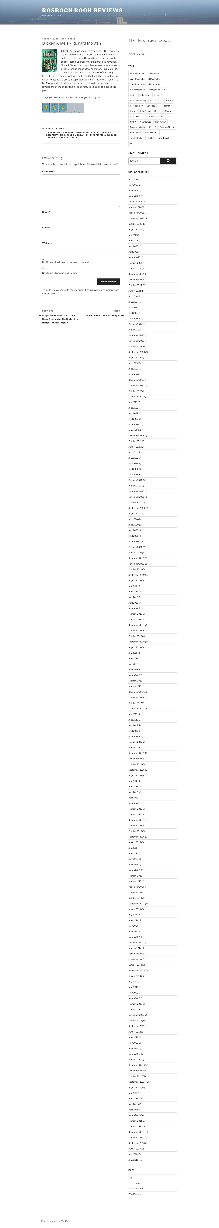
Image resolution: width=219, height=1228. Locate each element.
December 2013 (136, 953)
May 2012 (133, 1042)
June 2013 (133, 987)
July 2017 (132, 714)
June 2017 (133, 719)
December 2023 (136, 335)
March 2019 (134, 608)
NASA (133, 122)
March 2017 (134, 736)
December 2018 (136, 625)
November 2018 (136, 630)
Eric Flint (170, 100)
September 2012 (136, 1026)
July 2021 (132, 452)
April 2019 (133, 602)
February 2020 (135, 547)
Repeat (50, 128)
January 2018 (134, 686)
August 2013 (134, 976)
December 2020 (136, 491)
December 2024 (136, 274)
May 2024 (133, 307)
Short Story (135, 132)
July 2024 (133, 296)
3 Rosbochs (53, 133)
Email (46, 227)
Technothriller (136, 138)
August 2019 (134, 580)
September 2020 (136, 508)
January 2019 (134, 619)
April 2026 (133, 190)
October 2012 (135, 1020)
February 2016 (135, 809)
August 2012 (134, 1031)
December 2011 (136, 1065)
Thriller (150, 138)
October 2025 (135, 224)
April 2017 (133, 731)
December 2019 (136, 558)
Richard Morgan (74, 135)
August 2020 (134, 513)
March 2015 (134, 870)
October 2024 (135, 285)
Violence (72, 137)
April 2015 (133, 864)
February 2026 (135, 201)
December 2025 (136, 212)
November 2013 (136, 959)
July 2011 (132, 1093)
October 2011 (135, 1076)
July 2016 (133, 781)
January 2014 (134, 948)
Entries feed (134, 1183)
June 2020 (133, 524)
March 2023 (134, 374)
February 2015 (135, 875)
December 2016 (136, 753)
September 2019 (136, 575)
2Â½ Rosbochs (137, 79)
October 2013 (135, 965)
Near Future (145, 122)
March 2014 (134, 937)
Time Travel (163, 138)
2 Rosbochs (153, 73)
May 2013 (133, 992)
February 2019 (135, 614)
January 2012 (134, 1059)
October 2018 (135, 636)
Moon (161, 116)
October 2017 (135, 703)
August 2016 (134, 775)
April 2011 (133, 1109)
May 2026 (133, 185)
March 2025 (134, 257)
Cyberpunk (68, 133)
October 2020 (135, 502)
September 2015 (136, 836)
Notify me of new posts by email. (60, 273)
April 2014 (133, 931)
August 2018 (134, 647)
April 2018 (133, 669)
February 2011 (135, 1121)
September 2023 (136, 352)
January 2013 (134, 1009)
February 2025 (135, 263)
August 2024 (134, 290)
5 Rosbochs (154, 89)
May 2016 (133, 792)
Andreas (70, 39)
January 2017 (134, 747)
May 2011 (133, 1104)
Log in (131, 1177)
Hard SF (168, 105)
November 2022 (136, 385)
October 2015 (135, 831)
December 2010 (136, 1132)
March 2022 (134, 424)
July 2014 (133, 914)
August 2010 (134, 1148)
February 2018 (135, 680)
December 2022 (136, 380)
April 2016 (133, 797)
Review (60, 128)
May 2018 (133, 664)
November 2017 (136, 697)
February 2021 (135, 480)
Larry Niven (165, 111)
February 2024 (135, 324)
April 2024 (133, 313)
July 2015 (133, 848)
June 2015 (133, 853)
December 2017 (136, 692)
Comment (48, 171)
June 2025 (133, 240)
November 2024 (136, 279)
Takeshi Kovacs (69, 51)
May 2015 (133, 859)
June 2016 (133, 786)
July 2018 (133, 653)
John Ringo (145, 111)
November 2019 (136, 563)
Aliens (157, 95)
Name (46, 212)
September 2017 (136, 708)
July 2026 (133, 179)
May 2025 (133, 246)
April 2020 (133, 536)
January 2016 (134, 814)
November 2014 (136, 892)
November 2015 (136, 825)
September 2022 (136, 396)
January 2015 (134, 881)
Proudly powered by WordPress (56, 1221)
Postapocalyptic (137, 127)
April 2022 (133, 419)
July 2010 (133, 1154)
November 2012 (136, 1015)
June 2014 (133, 920)
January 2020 (135, 552)
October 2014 (135, 898)
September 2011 (136, 1081)
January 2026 (135, 207)
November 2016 (136, 758)
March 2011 (134, 1115)
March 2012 (134, 1054)
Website (47, 243)
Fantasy (139, 105)
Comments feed (136, 1188)
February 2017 (135, 742)
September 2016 (136, 770)
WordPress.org (135, 1194)
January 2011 (134, 1126)
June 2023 (133, 368)
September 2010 (136, 1143)
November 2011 (136, 1070)
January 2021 (134, 485)
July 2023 (133, 363)
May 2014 (133, 926)
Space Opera (151, 132)
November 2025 (136, 218)
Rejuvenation (54, 135)
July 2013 (133, 981)
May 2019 (133, 597)
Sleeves (112, 135)
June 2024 (133, 302)
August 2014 (134, 909)
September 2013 (136, 970)
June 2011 (133, 1098)
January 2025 (135, 268)
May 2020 (133, 530)
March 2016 (134, 803)
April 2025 (133, 251)
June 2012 (133, 1037)
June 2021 (133, 458)
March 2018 (134, 675)
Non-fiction (160, 122)
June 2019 (133, 591)
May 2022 (133, 413)
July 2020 (133, 519)
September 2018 (136, 641)
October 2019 (135, 569)
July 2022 (133, 402)
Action (133, 95)
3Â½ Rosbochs (137, 84)
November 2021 (136, 435)
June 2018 (133, 658)
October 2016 (135, 764)
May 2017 (133, 725)
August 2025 (134, 229)
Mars (138, 116)
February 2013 (135, 1004)
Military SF (104, 133)
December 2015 (136, 820)
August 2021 (134, 446)
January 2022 (134, 430)
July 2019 (133, 586)
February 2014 (135, 942)
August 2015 (134, 842)
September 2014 (136, 903)
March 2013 (134, 998)
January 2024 (135, 329)
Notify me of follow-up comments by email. (66, 262)
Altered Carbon (84, 54)
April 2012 (133, 1048)
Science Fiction (95, 135)
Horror (133, 111)
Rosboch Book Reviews (82, 10)
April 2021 (133, 469)
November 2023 (136, 341)
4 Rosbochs (154, 84)
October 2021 (135, 441)
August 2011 (134, 1087)
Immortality (84, 133)
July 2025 (133, 235)
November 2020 (136, 497)
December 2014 (136, 886)
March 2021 (134, 474)
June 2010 (133, 1160)
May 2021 (133, 463)
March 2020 (134, 541)
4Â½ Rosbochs (137, 89)
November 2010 (136, 1137)
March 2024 (134, 318)
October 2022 (135, 391)
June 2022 (133, 407)
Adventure (145, 95)
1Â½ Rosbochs (137, 73)
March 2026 (134, 196)
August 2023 (134, 357)
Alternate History (138, 100)
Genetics (150, 105)
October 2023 (135, 346)
